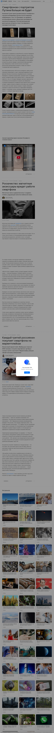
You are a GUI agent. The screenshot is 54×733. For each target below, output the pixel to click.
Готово (27, 372)
